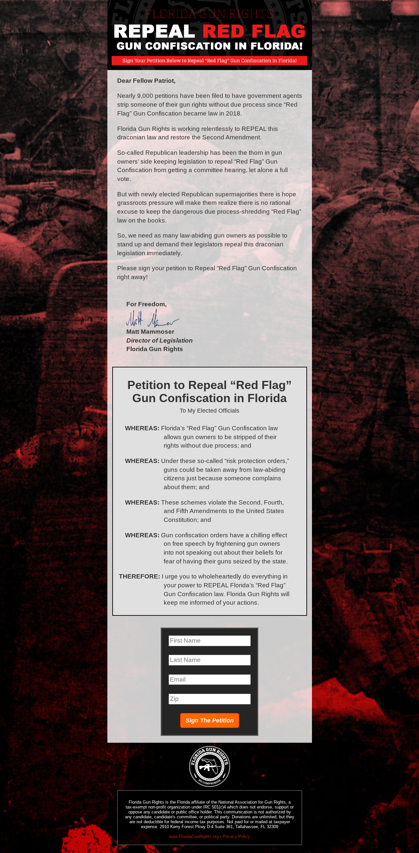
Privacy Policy (236, 836)
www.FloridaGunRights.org (194, 836)
